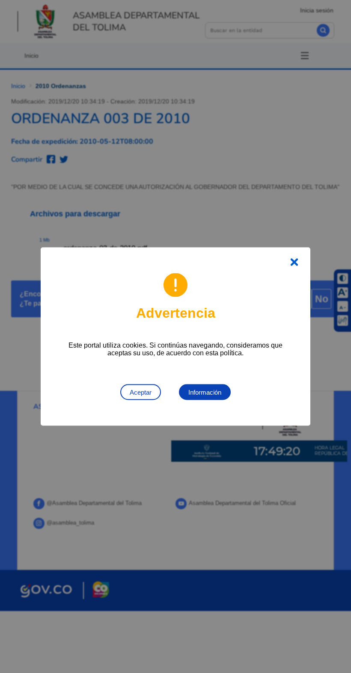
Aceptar (141, 392)
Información (204, 392)
